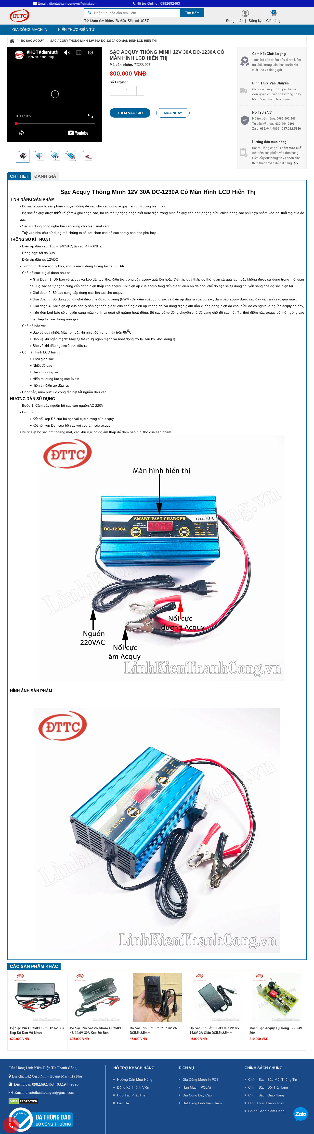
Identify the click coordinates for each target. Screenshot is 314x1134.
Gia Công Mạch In (29, 29)
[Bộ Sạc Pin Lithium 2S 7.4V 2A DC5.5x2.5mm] (97, 997)
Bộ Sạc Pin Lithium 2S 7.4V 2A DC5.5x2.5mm (93, 1030)
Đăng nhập (234, 21)
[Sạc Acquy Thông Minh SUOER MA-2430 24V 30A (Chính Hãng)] (276, 997)
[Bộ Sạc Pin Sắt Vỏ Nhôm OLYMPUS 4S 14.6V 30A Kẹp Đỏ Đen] (37, 997)
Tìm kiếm (192, 13)
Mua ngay (173, 113)
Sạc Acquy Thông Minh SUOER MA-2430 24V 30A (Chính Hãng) (276, 1030)
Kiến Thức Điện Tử (76, 29)
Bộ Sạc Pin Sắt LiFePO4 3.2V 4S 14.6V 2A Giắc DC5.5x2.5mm (154, 1030)
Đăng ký (255, 21)
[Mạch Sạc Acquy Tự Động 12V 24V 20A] (217, 997)
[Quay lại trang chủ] (12, 40)
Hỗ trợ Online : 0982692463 (120, 3)
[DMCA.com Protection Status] (23, 1101)
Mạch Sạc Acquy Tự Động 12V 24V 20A (216, 1030)
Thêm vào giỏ (130, 113)
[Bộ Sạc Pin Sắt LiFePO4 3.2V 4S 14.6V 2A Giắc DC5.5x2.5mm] (157, 997)
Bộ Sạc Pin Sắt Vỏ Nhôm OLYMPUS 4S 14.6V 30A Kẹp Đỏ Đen (37, 1030)
